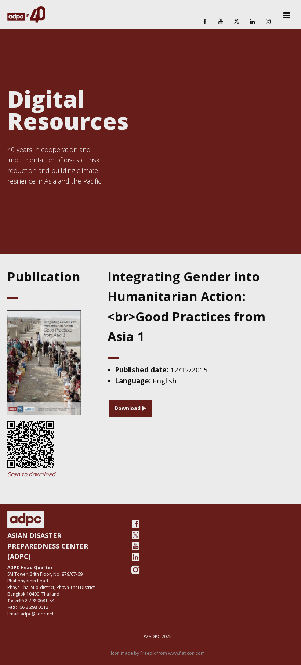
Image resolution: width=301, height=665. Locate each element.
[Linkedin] (252, 22)
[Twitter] (135, 535)
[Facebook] (205, 22)
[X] (236, 22)
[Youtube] (135, 546)
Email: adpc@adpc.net (30, 614)
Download (128, 408)
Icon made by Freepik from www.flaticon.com (158, 653)
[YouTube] (220, 22)
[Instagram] (268, 22)
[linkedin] (135, 557)
